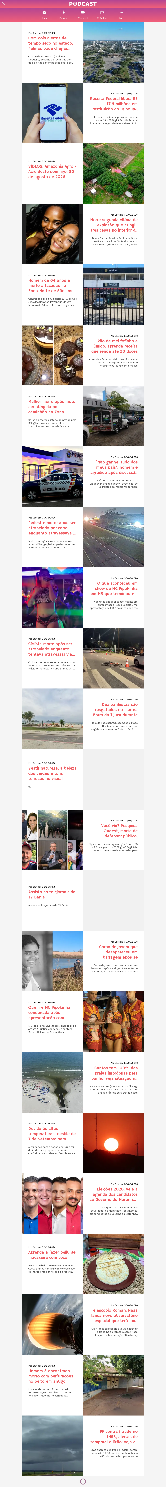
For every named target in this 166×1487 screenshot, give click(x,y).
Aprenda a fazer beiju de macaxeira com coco (52, 1255)
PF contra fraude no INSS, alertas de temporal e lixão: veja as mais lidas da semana (114, 1437)
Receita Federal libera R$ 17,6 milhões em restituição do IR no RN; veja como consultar (114, 104)
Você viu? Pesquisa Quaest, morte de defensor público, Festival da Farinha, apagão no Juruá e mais (114, 831)
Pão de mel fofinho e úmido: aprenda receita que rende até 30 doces (114, 346)
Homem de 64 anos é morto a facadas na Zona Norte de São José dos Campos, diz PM (51, 286)
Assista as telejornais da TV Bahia (51, 895)
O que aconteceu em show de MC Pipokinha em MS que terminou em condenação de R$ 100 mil (114, 589)
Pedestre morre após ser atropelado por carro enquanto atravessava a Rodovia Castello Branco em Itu (52, 528)
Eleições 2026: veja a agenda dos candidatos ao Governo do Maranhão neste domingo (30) (113, 1194)
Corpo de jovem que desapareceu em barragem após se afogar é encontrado (118, 952)
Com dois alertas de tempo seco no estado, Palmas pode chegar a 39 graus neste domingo (50, 43)
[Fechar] (3, 3)
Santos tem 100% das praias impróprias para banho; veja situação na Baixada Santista (114, 1073)
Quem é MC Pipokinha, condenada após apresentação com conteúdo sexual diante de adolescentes (51, 1013)
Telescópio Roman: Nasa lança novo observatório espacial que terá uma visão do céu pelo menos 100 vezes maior (114, 1316)
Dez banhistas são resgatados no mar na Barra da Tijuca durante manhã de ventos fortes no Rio (114, 710)
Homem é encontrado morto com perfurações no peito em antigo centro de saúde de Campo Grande (50, 1376)
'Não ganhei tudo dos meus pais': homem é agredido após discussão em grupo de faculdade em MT (114, 467)
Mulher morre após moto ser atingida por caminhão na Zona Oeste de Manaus (51, 407)
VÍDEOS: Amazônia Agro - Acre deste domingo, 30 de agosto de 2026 (52, 172)
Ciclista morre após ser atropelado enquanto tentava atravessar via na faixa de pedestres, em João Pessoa (50, 649)
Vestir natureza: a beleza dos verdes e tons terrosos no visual (52, 773)
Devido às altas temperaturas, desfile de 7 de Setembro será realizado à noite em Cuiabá (52, 1134)
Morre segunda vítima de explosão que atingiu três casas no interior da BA (114, 225)
